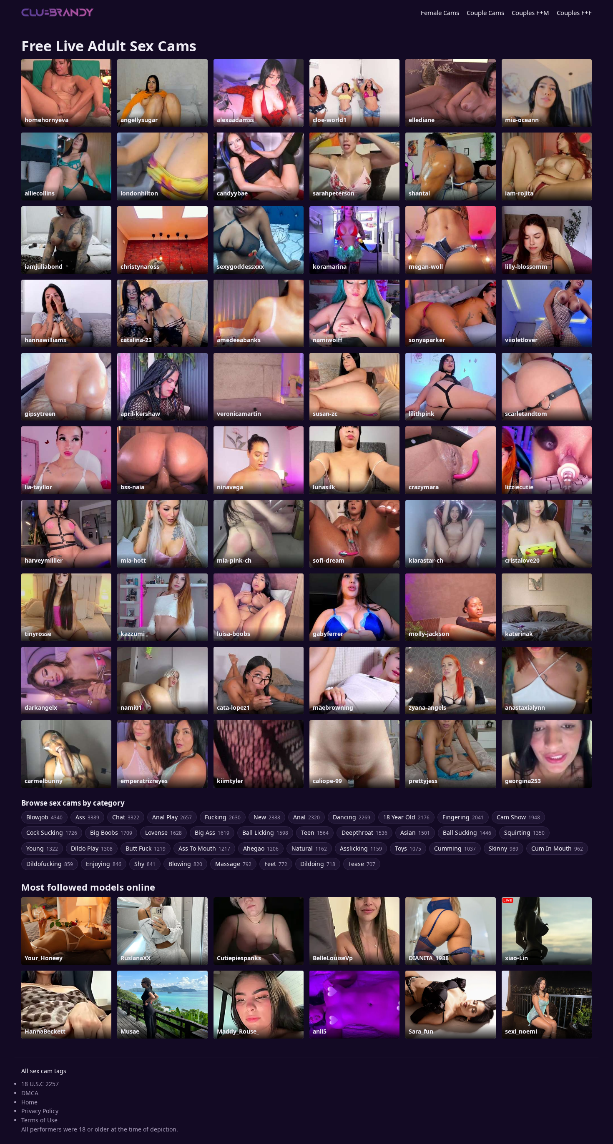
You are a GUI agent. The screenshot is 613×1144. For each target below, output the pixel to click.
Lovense (163, 832)
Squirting (524, 832)
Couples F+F (574, 12)
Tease (361, 864)
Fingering (463, 817)
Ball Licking (265, 832)
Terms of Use (39, 1120)
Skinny (503, 848)
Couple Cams (485, 12)
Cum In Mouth (557, 848)
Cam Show (518, 817)
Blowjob (44, 817)
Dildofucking (49, 864)
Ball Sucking (467, 832)
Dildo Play (92, 848)
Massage (233, 864)
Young (42, 848)
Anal (306, 817)
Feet (275, 864)
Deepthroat (364, 832)
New (267, 817)
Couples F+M (530, 12)
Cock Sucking (51, 832)
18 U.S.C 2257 (40, 1084)
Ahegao (261, 848)
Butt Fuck (146, 848)
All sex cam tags (43, 1071)
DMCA (29, 1093)
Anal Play (172, 817)
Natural (309, 848)
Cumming (455, 848)
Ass (87, 817)
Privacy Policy (39, 1111)
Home (29, 1102)
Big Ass (212, 832)
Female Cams (440, 12)
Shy (145, 864)
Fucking (223, 817)
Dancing (351, 817)
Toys (408, 848)
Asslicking (361, 848)
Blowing (185, 864)
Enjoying (103, 864)
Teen (315, 832)
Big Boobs (111, 832)
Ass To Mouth (204, 848)
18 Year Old (406, 817)
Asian (415, 832)
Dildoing (317, 864)
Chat (125, 817)
